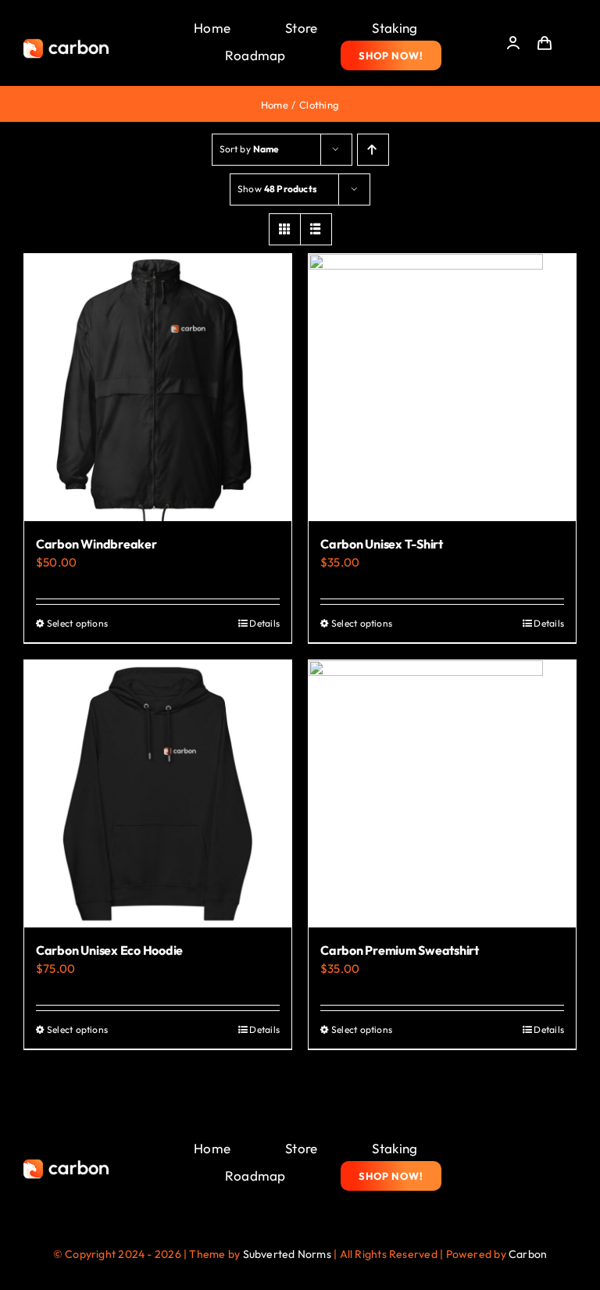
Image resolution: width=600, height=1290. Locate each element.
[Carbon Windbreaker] (157, 387)
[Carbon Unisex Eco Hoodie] (157, 793)
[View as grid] (285, 229)
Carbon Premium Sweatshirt (399, 950)
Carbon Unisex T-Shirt (381, 544)
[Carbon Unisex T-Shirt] (442, 387)
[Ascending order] (373, 149)
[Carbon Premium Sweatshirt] (442, 793)
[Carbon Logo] (66, 43)
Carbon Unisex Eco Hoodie (109, 950)
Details (264, 623)
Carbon (528, 1254)
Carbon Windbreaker (96, 544)
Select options (77, 623)
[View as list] (316, 229)
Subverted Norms (287, 1254)
